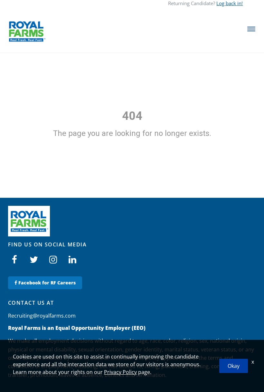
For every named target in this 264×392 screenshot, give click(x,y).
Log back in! (229, 3)
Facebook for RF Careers (46, 283)
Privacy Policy (120, 372)
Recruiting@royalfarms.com (42, 315)
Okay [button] (234, 365)
